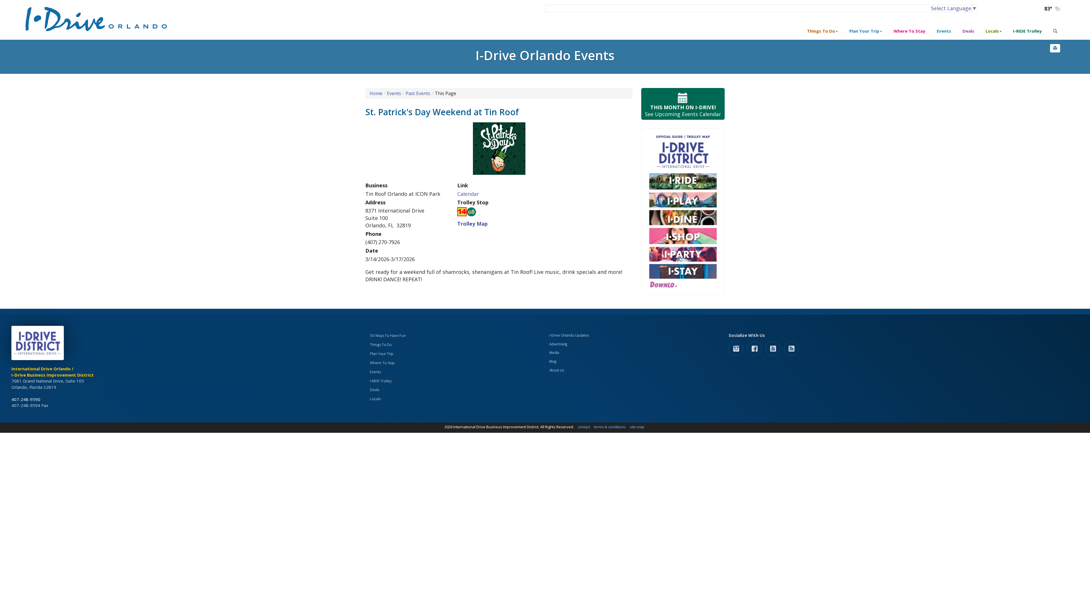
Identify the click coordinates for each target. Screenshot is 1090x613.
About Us (556, 370)
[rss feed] (791, 348)
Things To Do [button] (821, 31)
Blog (552, 361)
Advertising (558, 344)
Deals (968, 31)
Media (554, 352)
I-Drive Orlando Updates (569, 335)
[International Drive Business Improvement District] (38, 344)
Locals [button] (992, 31)
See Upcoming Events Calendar (683, 110)
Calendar (468, 193)
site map (637, 426)
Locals (375, 398)
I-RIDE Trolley (1027, 31)
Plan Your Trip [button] (864, 31)
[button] (1055, 48)
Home (376, 93)
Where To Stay (909, 31)
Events (944, 31)
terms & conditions (610, 426)
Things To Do (381, 344)
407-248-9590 (25, 399)
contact (584, 426)
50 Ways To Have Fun (388, 335)
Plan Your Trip (381, 353)
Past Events (418, 93)
